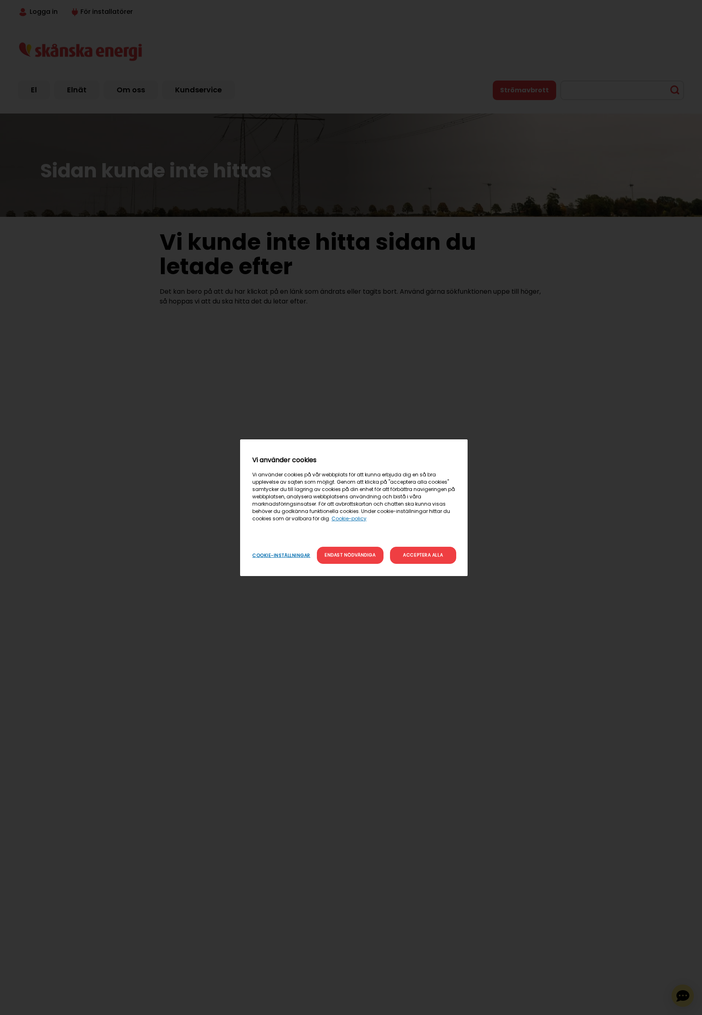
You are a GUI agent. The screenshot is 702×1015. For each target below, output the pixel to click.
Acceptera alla (423, 555)
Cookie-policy (349, 518)
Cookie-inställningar (281, 555)
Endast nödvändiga (350, 555)
